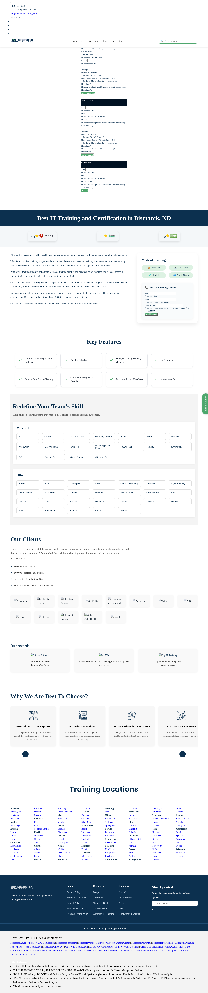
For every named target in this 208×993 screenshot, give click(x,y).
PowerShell (126, 447)
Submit (84, 190)
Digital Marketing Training (23, 954)
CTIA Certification (174, 946)
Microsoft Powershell (162, 942)
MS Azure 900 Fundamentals (118, 950)
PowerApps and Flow (103, 446)
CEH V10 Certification (76, 946)
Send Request (87, 155)
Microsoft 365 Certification (29, 946)
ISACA (22, 501)
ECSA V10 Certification (101, 946)
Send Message (88, 93)
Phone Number (86, 120)
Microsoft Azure (18, 942)
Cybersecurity (178, 483)
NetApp (73, 501)
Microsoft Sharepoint (66, 942)
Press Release (125, 897)
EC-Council (50, 492)
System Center (52, 457)
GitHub (149, 436)
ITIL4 (46, 501)
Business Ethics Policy (77, 914)
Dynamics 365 (77, 436)
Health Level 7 (127, 492)
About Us (123, 892)
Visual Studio (76, 457)
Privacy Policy (74, 892)
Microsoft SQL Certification (41, 942)
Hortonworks (152, 492)
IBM (173, 492)
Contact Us (116, 41)
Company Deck (100, 903)
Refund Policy (74, 903)
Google (73, 492)
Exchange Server (104, 436)
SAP (21, 510)
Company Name (87, 55)
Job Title (84, 61)
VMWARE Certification (35, 950)
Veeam (98, 510)
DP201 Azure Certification (89, 950)
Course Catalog (100, 908)
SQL (21, 457)
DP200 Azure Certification (62, 950)
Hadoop (99, 492)
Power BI (74, 447)
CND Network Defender (127, 946)
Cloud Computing (129, 483)
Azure (22, 436)
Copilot (47, 436)
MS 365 (175, 436)
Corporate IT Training (103, 914)
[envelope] (152, 909)
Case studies (99, 897)
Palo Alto (99, 501)
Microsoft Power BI (141, 942)
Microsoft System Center (118, 942)
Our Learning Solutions (130, 914)
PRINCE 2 (151, 501)
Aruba (22, 483)
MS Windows (51, 447)
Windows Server (103, 457)
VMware (124, 510)
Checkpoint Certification (145, 950)
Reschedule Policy (76, 908)
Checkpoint (75, 483)
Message (84, 69)
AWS (46, 483)
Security (150, 447)
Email (83, 114)
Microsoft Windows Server (91, 942)
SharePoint (176, 447)
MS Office (24, 447)
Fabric (123, 436)
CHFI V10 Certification (151, 946)
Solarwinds (49, 510)
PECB (123, 501)
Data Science (25, 492)
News (121, 903)
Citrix (97, 483)
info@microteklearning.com (23, 13)
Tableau (73, 510)
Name (83, 108)
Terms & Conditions (76, 897)
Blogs (104, 41)
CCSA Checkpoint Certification (174, 950)
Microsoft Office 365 (53, 946)
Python (174, 501)
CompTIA (150, 483)
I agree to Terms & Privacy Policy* (95, 75)
